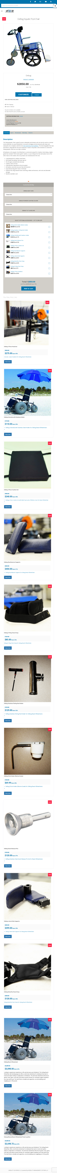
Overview (6, 132)
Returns (30, 132)
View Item (8, 361)
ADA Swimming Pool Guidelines (30, 146)
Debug (28, 75)
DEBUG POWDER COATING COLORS (28, 200)
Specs (12, 132)
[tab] (6, 132)
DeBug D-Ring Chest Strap (17, 266)
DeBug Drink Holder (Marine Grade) (19, 225)
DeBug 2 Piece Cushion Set (17, 245)
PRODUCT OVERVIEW (28, 79)
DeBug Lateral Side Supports (18, 256)
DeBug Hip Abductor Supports (18, 250)
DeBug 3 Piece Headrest (16, 271)
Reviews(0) (18, 132)
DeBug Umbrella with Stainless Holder (20, 235)
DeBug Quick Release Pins (17, 240)
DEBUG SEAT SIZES (29, 191)
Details (21, 116)
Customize (23, 94)
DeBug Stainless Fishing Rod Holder (19, 230)
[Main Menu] (2, 11)
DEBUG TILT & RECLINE (28, 210)
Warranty (24, 132)
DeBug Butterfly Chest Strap (17, 261)
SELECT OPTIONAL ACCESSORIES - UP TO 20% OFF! (28, 220)
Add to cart (28, 288)
